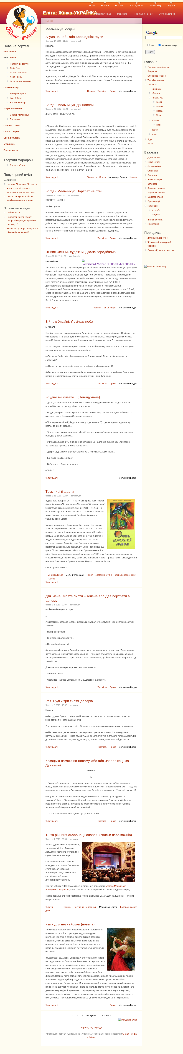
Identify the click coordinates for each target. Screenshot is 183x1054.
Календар (152, 184)
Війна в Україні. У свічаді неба (69, 321)
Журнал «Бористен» (158, 238)
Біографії (152, 71)
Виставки (152, 175)
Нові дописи (10, 51)
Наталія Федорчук (19, 64)
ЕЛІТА (92, 5)
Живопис (156, 93)
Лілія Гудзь (15, 68)
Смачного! (153, 171)
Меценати (122, 14)
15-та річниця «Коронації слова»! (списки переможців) (88, 835)
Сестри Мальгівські (19, 115)
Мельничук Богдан (128, 91)
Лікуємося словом (156, 192)
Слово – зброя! (17, 165)
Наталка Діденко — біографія (22, 184)
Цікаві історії (154, 162)
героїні (12, 57)
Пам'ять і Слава (12, 125)
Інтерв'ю (156, 210)
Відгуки (171, 5)
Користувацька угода (91, 1027)
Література (157, 98)
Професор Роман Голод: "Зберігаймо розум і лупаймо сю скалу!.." (21, 221)
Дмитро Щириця (18, 93)
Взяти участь (136, 5)
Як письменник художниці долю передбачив (80, 252)
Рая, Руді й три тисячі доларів (69, 701)
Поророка (15, 119)
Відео (150, 139)
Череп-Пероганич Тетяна (99, 575)
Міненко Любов (55, 575)
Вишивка (156, 89)
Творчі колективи (13, 108)
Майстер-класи (155, 197)
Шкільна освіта (155, 219)
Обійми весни (14, 212)
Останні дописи (167, 14)
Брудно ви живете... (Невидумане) (72, 397)
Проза (113, 91)
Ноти (150, 143)
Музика (155, 120)
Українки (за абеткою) (158, 67)
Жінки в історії (155, 179)
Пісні (158, 125)
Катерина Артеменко (20, 81)
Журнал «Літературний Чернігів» (159, 244)
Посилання (153, 224)
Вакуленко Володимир (85, 907)
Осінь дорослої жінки (125, 575)
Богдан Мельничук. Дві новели (69, 105)
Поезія (159, 106)
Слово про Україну (157, 76)
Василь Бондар (18, 102)
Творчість (102, 91)
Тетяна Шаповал (18, 72)
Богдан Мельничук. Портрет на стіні (73, 191)
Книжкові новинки (156, 188)
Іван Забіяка (16, 98)
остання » (106, 1015)
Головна (49, 21)
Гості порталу (11, 87)
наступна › (92, 1015)
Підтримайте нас (102, 14)
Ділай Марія (110, 307)
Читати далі (51, 91)
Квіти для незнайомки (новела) (70, 924)
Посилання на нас (143, 14)
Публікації (152, 206)
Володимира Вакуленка (57, 889)
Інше (154, 134)
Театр (155, 130)
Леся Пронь (16, 77)
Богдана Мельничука (115, 886)
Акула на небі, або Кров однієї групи (74, 37)
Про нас (119, 5)
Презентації (154, 201)
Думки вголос (154, 157)
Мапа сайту (155, 5)
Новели (133, 177)
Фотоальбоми (154, 166)
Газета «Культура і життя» (161, 250)
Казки (159, 102)
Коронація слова (128, 907)
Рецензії (52, 578)
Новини (105, 5)
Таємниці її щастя (59, 491)
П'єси (158, 115)
